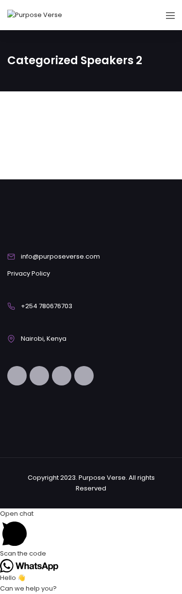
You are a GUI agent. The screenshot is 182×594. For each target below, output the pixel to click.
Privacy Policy (28, 273)
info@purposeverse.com (60, 256)
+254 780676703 (46, 306)
